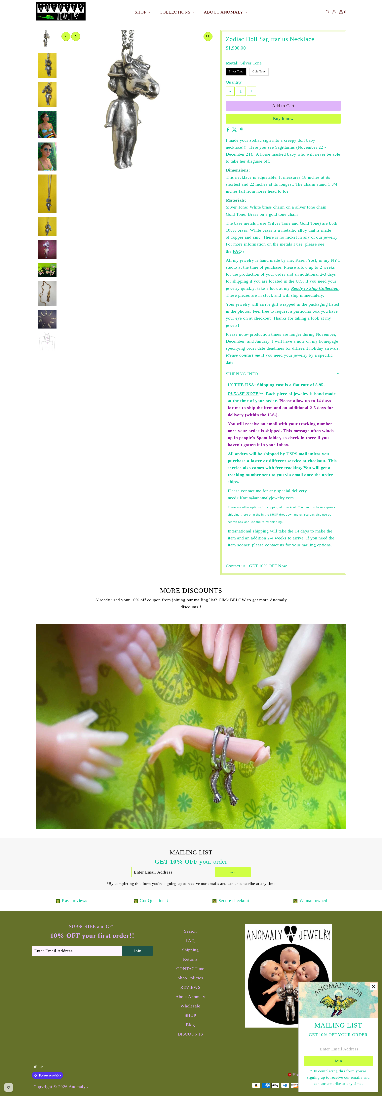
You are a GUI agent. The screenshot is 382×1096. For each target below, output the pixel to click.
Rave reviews (74, 900)
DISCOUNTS (190, 1034)
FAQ (237, 251)
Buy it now (283, 118)
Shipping (190, 949)
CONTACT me (190, 968)
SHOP (141, 12)
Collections (176, 12)
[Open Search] (327, 12)
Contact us (236, 566)
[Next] (75, 36)
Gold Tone (258, 71)
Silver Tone (236, 71)
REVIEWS (190, 987)
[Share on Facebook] (228, 130)
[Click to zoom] (208, 36)
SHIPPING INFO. (242, 373)
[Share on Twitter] (235, 130)
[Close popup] (373, 986)
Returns (190, 959)
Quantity (234, 82)
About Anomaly (224, 12)
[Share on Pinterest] (241, 130)
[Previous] (65, 36)
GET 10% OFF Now (268, 566)
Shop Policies (190, 977)
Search (190, 931)
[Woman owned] (295, 900)
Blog (190, 1024)
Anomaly (78, 1086)
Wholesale (190, 1005)
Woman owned (313, 900)
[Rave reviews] (58, 900)
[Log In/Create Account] (334, 12)
